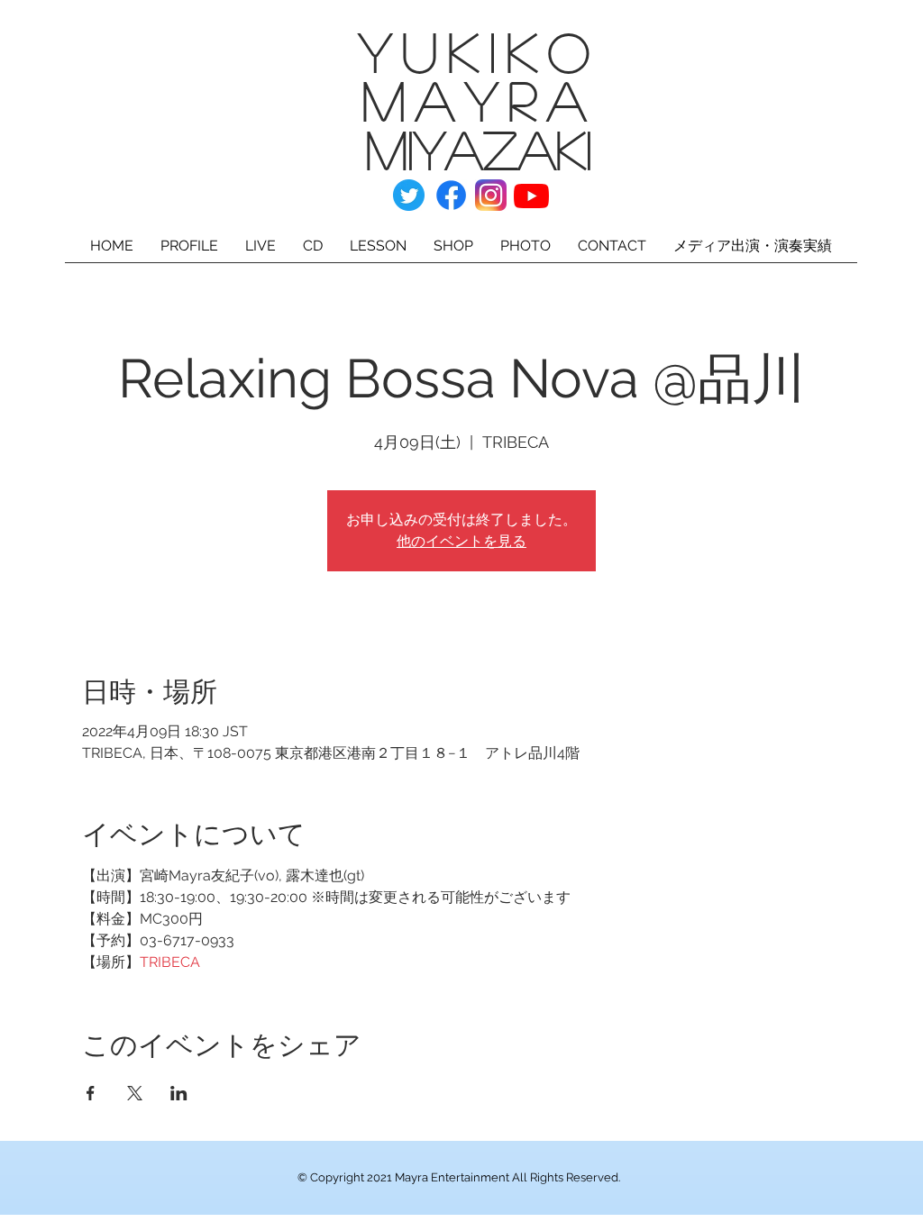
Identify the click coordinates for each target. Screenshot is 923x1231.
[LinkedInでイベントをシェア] (178, 1093)
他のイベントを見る (461, 541)
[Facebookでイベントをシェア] (90, 1093)
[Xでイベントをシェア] (134, 1093)
